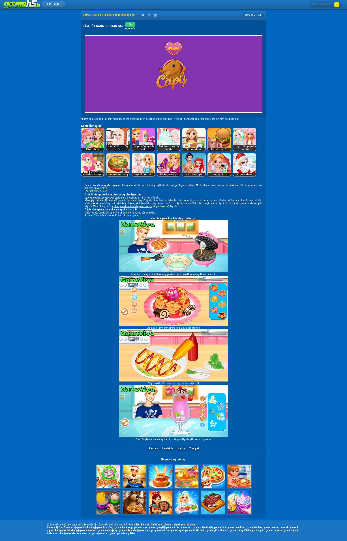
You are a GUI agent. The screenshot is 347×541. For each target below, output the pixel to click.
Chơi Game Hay (66, 527)
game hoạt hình (236, 527)
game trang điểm (126, 533)
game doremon (87, 530)
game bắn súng (104, 527)
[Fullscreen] (155, 15)
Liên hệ (145, 524)
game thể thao (254, 527)
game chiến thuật (202, 527)
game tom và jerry (107, 530)
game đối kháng (69, 530)
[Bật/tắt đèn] (149, 15)
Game (86, 15)
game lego (177, 530)
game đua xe (140, 527)
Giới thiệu (134, 524)
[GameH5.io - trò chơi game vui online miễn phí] (22, 8)
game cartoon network (276, 527)
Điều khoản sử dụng (185, 524)
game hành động (85, 527)
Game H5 (52, 527)
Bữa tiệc (153, 448)
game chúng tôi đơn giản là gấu (247, 530)
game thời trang (123, 527)
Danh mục (53, 4)
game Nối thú (162, 530)
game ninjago (145, 530)
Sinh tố (181, 448)
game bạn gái (156, 527)
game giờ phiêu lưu (217, 530)
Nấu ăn (97, 15)
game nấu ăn (100, 190)
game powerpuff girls (103, 533)
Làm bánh (167, 448)
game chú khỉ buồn (195, 530)
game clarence (274, 530)
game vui (186, 527)
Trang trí (194, 448)
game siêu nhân (128, 530)
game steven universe (77, 533)
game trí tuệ (219, 527)
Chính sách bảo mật (161, 524)
